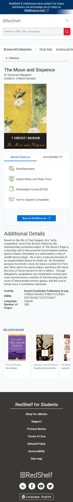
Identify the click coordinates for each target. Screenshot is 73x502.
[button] (36, 169)
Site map (36, 458)
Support (36, 421)
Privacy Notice (36, 429)
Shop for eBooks (36, 414)
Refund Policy (36, 443)
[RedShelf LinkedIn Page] (22, 488)
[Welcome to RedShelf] (12, 21)
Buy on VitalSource (35, 218)
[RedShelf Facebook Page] (32, 488)
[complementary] (36, 349)
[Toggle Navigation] (67, 20)
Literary (14, 58)
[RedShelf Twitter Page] (50, 488)
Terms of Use (36, 436)
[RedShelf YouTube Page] (41, 488)
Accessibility (36, 451)
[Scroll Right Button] (70, 356)
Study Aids (45, 49)
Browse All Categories (18, 49)
